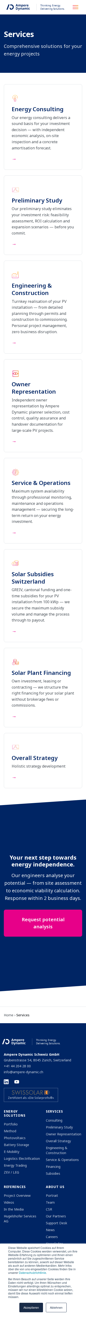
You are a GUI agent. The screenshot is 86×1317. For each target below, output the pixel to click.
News (50, 1230)
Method (10, 1131)
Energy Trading (15, 1165)
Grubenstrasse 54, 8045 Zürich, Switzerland (37, 1060)
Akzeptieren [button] (31, 1307)
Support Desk (56, 1223)
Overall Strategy (58, 1141)
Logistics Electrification (22, 1158)
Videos (9, 1202)
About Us (55, 1186)
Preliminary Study (59, 1127)
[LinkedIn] (6, 1081)
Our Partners (56, 1216)
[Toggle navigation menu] (77, 7)
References (15, 1186)
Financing (53, 1166)
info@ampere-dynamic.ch (23, 1072)
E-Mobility (11, 1151)
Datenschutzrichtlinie (32, 1273)
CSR (49, 1209)
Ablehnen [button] (56, 1307)
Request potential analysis (43, 923)
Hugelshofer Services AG (20, 1218)
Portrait (52, 1195)
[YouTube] (16, 1081)
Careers (52, 1236)
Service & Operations (62, 1159)
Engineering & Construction (56, 1150)
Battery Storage (16, 1144)
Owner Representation (63, 1134)
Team (50, 1202)
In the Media (14, 1209)
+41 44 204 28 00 (17, 1066)
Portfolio (11, 1124)
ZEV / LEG (11, 1172)
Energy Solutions (14, 1113)
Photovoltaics (15, 1138)
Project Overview (17, 1195)
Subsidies (53, 1173)
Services (54, 1111)
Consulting (54, 1120)
